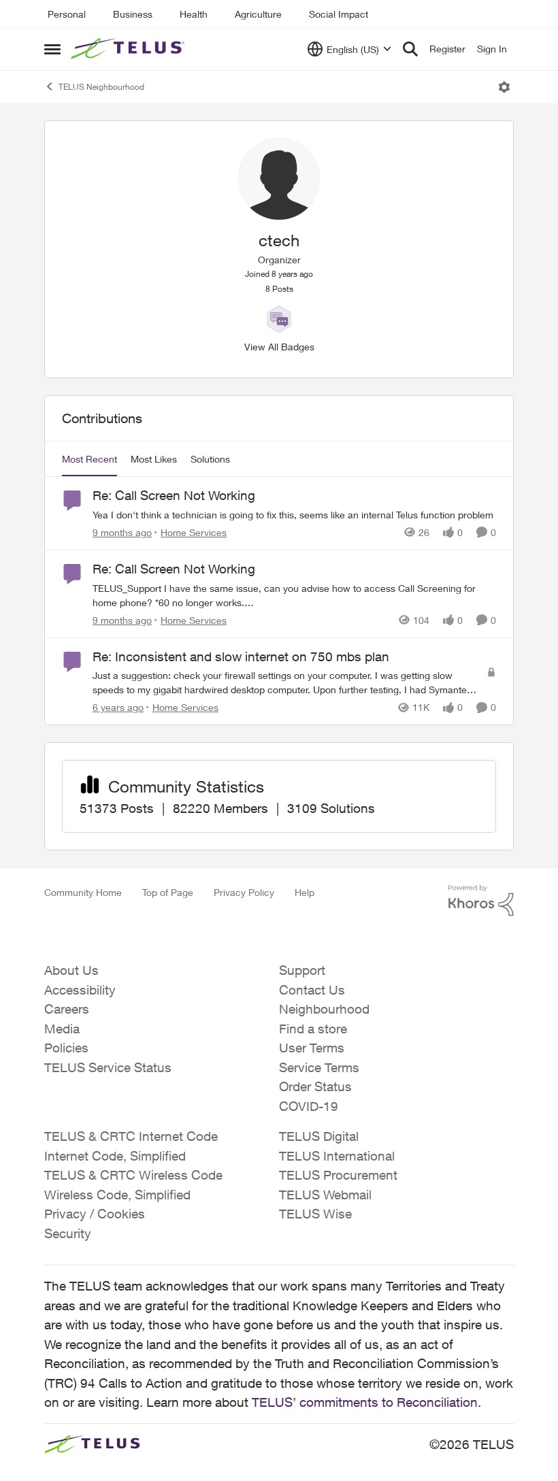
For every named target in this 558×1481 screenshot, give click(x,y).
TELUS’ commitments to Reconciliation (365, 1402)
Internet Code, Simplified (115, 1155)
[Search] (410, 49)
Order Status (315, 1086)
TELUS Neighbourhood (101, 87)
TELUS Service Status (107, 1067)
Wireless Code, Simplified (117, 1194)
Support (302, 970)
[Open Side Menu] (52, 49)
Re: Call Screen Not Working (174, 495)
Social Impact (338, 14)
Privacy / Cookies (94, 1213)
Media (62, 1028)
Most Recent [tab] (89, 459)
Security (67, 1233)
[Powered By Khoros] (481, 900)
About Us (71, 970)
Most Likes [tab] (154, 459)
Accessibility (80, 989)
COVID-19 (308, 1106)
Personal (67, 14)
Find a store (313, 1028)
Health (194, 14)
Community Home (83, 892)
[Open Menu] (504, 87)
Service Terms (319, 1067)
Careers (66, 1008)
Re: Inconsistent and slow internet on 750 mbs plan (241, 656)
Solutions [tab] (210, 459)
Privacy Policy (244, 892)
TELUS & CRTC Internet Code (131, 1136)
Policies (66, 1047)
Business (132, 14)
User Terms (311, 1047)
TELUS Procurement (338, 1174)
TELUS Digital (319, 1136)
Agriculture (258, 14)
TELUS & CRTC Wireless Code (133, 1174)
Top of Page (167, 892)
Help (304, 892)
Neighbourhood (324, 1008)
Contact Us (312, 989)
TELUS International (337, 1155)
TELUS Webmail (325, 1194)
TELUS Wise (315, 1213)
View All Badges (279, 346)
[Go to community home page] (129, 49)
